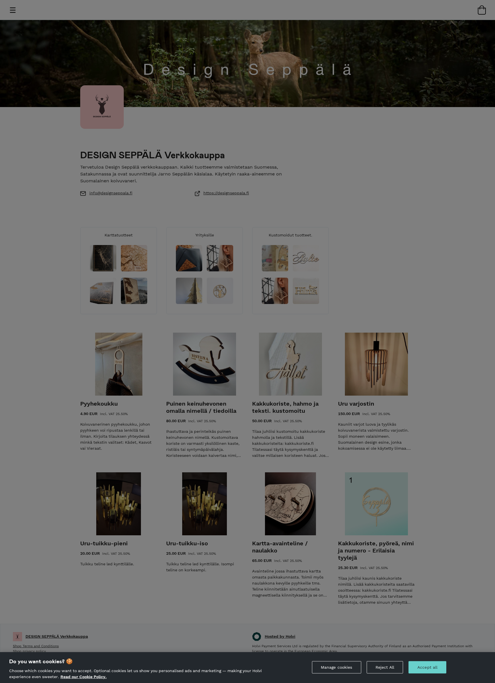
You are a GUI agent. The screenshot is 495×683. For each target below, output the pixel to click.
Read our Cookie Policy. (83, 676)
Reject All (385, 667)
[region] (247, 667)
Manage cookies (336, 667)
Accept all (427, 667)
